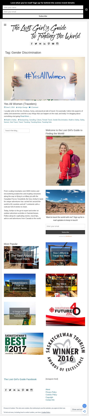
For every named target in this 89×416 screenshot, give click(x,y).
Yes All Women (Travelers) (20, 103)
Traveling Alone (36, 122)
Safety (82, 120)
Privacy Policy (51, 392)
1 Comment (34, 107)
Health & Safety (11, 120)
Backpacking (23, 120)
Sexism (6, 122)
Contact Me (50, 400)
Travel (21, 122)
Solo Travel (14, 122)
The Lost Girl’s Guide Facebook (20, 379)
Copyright (49, 397)
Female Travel (47, 120)
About (48, 389)
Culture (39, 120)
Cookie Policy (45, 412)
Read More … (25, 116)
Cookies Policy (51, 395)
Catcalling (32, 120)
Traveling (27, 122)
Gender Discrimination (60, 120)
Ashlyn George (22, 107)
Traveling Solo (47, 122)
